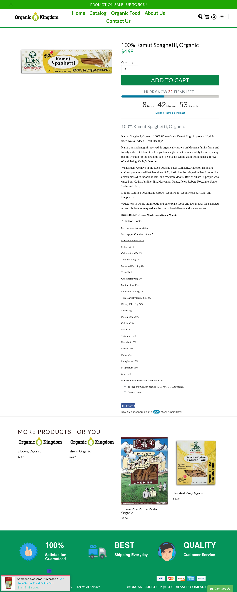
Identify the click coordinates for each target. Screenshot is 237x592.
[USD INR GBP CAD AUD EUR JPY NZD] (223, 16)
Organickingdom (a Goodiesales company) (169, 587)
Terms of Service (88, 587)
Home (78, 13)
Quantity (127, 62)
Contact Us (118, 21)
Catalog (97, 13)
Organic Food (125, 13)
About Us (155, 13)
